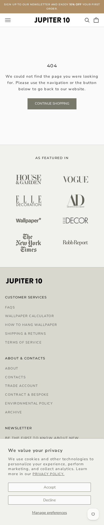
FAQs (10, 307)
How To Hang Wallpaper (31, 325)
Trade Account (21, 386)
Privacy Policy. (49, 474)
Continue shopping (52, 103)
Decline (49, 500)
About (11, 368)
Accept (50, 487)
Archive (13, 412)
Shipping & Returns (25, 333)
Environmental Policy (29, 403)
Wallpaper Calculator (29, 316)
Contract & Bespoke (27, 394)
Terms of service (23, 342)
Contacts (15, 377)
